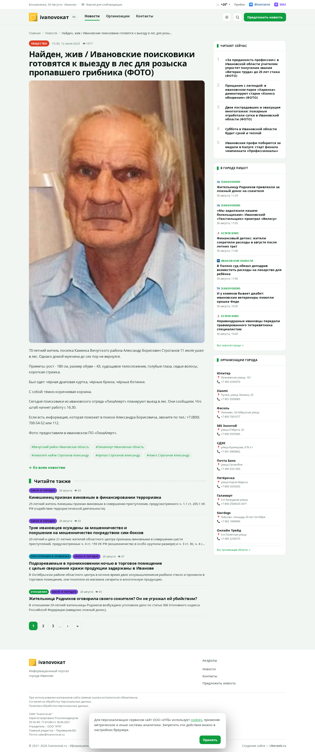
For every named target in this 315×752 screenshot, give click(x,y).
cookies (196, 720)
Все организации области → (233, 549)
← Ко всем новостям (47, 467)
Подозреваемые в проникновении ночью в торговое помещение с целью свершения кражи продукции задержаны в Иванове (95, 565)
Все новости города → (230, 345)
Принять (210, 740)
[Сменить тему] (226, 17)
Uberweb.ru (278, 746)
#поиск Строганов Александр (168, 455)
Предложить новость (219, 683)
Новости (92, 16)
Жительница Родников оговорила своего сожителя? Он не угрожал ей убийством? (113, 598)
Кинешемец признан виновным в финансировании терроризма (95, 497)
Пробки (239, 4)
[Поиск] (237, 17)
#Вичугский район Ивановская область (60, 447)
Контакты (144, 16)
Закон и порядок (43, 490)
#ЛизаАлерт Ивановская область (120, 447)
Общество (39, 43)
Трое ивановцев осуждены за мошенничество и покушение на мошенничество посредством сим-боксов (86, 530)
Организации (118, 16)
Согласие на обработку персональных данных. (60, 701)
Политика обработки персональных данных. (59, 706)
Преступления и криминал (50, 556)
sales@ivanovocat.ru (51, 734)
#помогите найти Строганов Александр (60, 455)
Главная (35, 33)
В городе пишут (234, 168)
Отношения (39, 591)
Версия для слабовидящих (104, 4)
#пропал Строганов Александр (118, 455)
